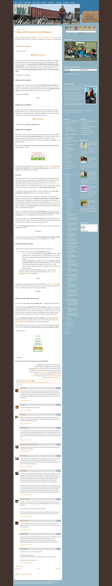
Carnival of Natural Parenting (88, 127)
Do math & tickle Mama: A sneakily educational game (92, 173)
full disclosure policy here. (54, 377)
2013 (67, 191)
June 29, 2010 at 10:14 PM (25, 562)
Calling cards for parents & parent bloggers (33, 32)
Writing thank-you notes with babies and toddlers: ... (72, 280)
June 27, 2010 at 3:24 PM (25, 529)
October (69, 203)
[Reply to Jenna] (58, 414)
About (21, 2)
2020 (67, 176)
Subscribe (27, 2)
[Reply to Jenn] (58, 405)
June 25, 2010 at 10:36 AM (25, 466)
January (69, 326)
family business (68, 144)
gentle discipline (69, 148)
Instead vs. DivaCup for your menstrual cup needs (92, 188)
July (68, 210)
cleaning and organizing (70, 134)
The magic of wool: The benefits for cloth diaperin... (72, 224)
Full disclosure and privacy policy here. (73, 112)
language (67, 153)
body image (68, 127)
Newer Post (18, 568)
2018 (67, 180)
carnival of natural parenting (71, 130)
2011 (67, 195)
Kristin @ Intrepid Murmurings (27, 444)
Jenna (21, 414)
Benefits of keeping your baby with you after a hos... (72, 295)
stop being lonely (53, 375)
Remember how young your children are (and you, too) (72, 248)
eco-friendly (53, 271)
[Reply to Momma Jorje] (58, 499)
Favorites (66, 2)
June (68, 212)
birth (66, 125)
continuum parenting (26, 382)
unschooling (68, 164)
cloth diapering (68, 137)
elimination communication (71, 141)
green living (68, 150)
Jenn (21, 404)
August (68, 208)
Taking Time (23, 520)
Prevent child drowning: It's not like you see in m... (72, 219)
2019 (67, 178)
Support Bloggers (86, 134)
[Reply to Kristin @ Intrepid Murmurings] (58, 444)
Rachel (21, 388)
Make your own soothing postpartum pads (92, 202)
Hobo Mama (31, 581)
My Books (84, 123)
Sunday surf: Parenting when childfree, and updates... (72, 310)
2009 (67, 328)
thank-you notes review (43, 372)
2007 (67, 333)
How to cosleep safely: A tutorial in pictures (92, 159)
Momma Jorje (23, 499)
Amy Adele (44, 166)
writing (47, 382)
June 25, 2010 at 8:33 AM (25, 451)
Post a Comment (19, 566)
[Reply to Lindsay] (58, 471)
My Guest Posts (85, 125)
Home (15, 2)
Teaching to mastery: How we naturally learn (93, 145)
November (69, 201)
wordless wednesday (70, 166)
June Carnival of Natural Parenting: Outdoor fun (72, 304)
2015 (67, 187)
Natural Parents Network (87, 132)
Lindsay (22, 470)
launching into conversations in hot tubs (48, 183)
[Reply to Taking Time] (58, 521)
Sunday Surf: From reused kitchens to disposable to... (72, 235)
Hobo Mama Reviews (87, 130)
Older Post (58, 568)
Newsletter (36, 2)
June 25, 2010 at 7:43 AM (25, 439)
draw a (54, 166)
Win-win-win (27, 273)
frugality (34, 382)
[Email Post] (32, 380)
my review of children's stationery (45, 37)
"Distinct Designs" (52, 284)
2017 (67, 183)
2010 (67, 197)
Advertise (51, 2)
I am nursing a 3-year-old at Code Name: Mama (72, 265)
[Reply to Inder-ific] (58, 456)
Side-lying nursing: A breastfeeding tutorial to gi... (72, 271)
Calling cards (25, 253)
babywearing (68, 123)
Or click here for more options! (71, 74)
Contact (43, 2)
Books (73, 2)
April (68, 320)
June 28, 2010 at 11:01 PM (25, 544)
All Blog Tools (56, 581)
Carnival (58, 2)
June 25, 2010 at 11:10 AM (25, 494)
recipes (66, 163)
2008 (67, 331)
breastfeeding (68, 128)
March (68, 322)
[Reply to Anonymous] (58, 428)
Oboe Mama (53, 202)
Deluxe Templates (48, 581)
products (43, 382)
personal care (68, 157)
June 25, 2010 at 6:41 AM (25, 423)
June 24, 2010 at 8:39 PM (25, 400)
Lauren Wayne (24, 581)
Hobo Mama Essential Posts (88, 121)
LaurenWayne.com (86, 128)
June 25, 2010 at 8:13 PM (25, 516)
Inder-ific (22, 455)
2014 (67, 189)
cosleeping (67, 139)
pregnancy (67, 161)
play (66, 159)
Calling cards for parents (22, 46)
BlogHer (20, 134)
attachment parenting (70, 121)
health (66, 152)
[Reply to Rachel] (58, 388)
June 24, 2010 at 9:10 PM (25, 410)
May (68, 317)
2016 (67, 185)
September (69, 206)
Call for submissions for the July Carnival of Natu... (72, 230)
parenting (38, 382)
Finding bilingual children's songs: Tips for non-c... (72, 257)
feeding (67, 146)
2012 (67, 193)
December (69, 199)
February (69, 324)
